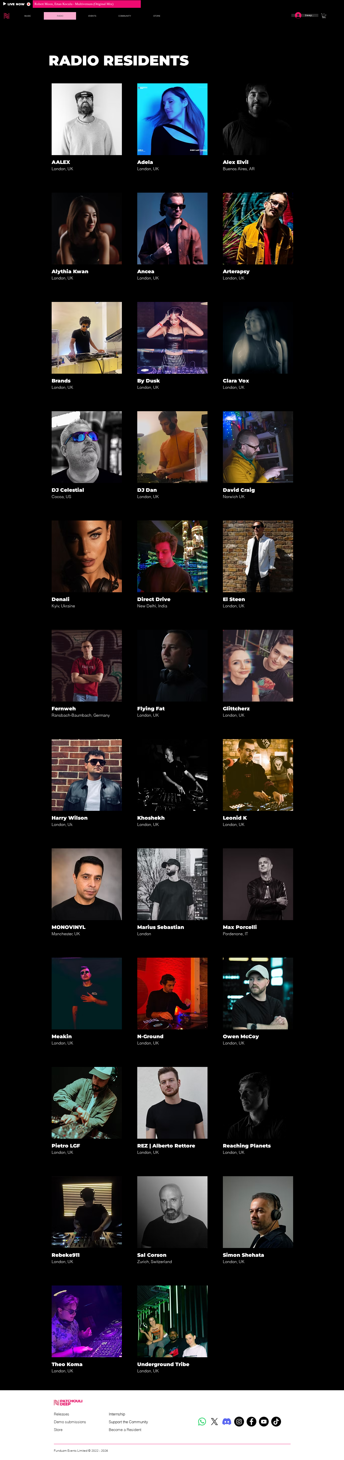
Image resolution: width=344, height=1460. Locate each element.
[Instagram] (239, 1422)
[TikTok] (276, 1422)
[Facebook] (251, 1422)
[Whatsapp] (202, 1422)
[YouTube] (264, 1422)
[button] (27, 16)
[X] (214, 1422)
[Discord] (227, 1422)
